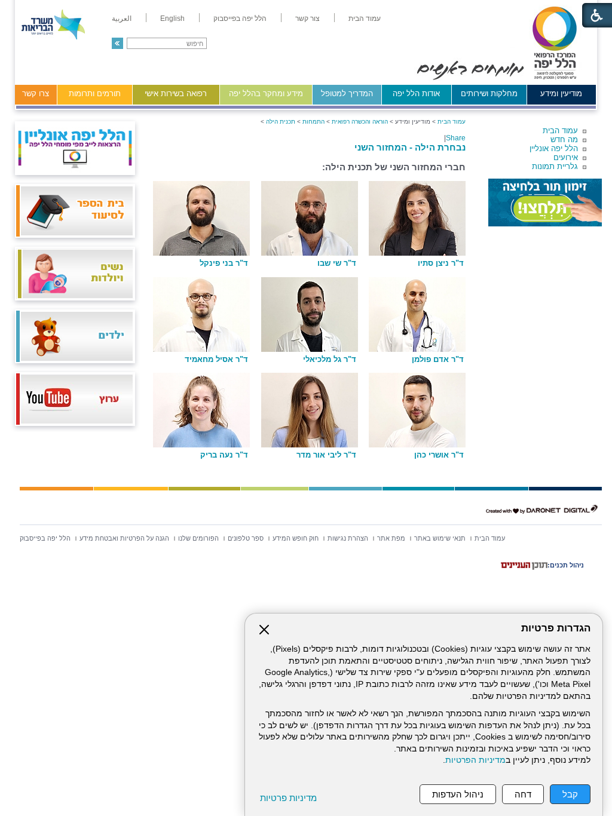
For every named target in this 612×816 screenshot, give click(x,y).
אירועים (565, 157)
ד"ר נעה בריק (224, 455)
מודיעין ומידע (561, 93)
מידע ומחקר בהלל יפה (266, 93)
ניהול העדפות (458, 794)
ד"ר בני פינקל (224, 263)
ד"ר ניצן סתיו (441, 263)
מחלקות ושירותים (489, 93)
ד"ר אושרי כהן (439, 455)
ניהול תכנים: (565, 565)
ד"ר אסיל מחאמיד (216, 359)
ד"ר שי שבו (336, 263)
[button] (117, 43)
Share (456, 138)
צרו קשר (35, 93)
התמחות (313, 121)
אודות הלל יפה (416, 93)
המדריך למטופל (347, 93)
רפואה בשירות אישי (176, 93)
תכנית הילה (280, 121)
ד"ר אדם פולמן (438, 359)
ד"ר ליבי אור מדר (326, 455)
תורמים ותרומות (95, 93)
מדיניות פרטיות (288, 798)
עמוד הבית (560, 130)
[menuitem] (364, 18)
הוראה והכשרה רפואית (360, 121)
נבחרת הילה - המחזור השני (410, 147)
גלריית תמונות (555, 166)
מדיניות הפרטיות (475, 760)
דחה (523, 794)
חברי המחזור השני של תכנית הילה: (394, 167)
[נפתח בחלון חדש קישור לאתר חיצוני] (545, 202)
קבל (570, 794)
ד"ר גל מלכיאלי (329, 359)
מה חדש (564, 139)
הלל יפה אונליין (554, 148)
